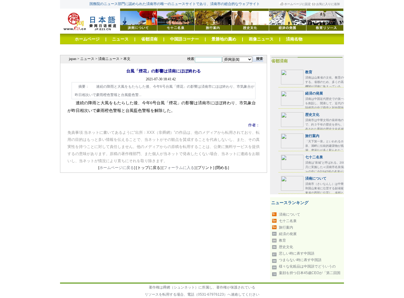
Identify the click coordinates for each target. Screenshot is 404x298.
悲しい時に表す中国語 (296, 253)
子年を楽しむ (161, 49)
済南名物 (294, 39)
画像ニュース (261, 39)
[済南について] (138, 19)
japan (72, 59)
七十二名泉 (314, 157)
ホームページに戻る (116, 167)
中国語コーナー (184, 39)
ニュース (120, 39)
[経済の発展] (287, 19)
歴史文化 (312, 115)
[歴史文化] (250, 19)
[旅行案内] (213, 19)
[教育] (324, 19)
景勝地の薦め (223, 39)
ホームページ (87, 39)
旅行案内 (312, 136)
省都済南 (149, 39)
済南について (316, 178)
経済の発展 (314, 93)
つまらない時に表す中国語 (300, 260)
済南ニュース (108, 59)
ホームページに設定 (297, 4)
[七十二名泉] (176, 19)
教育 (308, 72)
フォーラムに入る (179, 167)
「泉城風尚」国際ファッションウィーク (112, 49)
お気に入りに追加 (328, 4)
